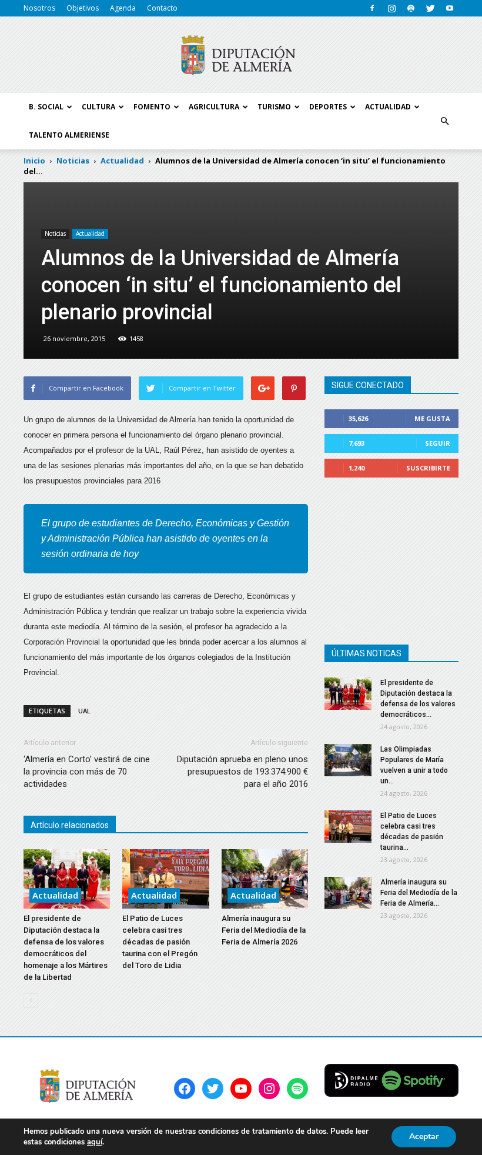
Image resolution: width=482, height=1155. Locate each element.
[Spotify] (411, 8)
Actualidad (90, 233)
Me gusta (432, 418)
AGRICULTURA (214, 107)
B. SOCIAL (46, 107)
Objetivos (82, 8)
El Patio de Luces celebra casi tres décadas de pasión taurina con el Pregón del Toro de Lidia (160, 942)
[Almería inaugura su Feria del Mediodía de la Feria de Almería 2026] (265, 879)
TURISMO (274, 107)
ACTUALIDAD (388, 107)
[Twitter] (430, 8)
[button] (444, 121)
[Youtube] (449, 8)
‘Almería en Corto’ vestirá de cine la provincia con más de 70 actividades (87, 771)
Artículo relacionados (70, 825)
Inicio (34, 160)
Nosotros (39, 8)
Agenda (123, 8)
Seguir (437, 443)
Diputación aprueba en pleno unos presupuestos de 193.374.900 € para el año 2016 (242, 771)
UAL (84, 710)
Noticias (55, 233)
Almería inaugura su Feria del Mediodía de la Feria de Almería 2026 (264, 930)
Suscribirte (428, 467)
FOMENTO (151, 107)
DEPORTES (328, 107)
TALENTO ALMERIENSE (69, 135)
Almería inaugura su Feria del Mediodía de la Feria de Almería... (418, 892)
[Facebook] (372, 8)
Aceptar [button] (424, 1136)
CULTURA (98, 107)
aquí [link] (94, 1142)
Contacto (162, 8)
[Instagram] (391, 8)
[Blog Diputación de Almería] (241, 55)
